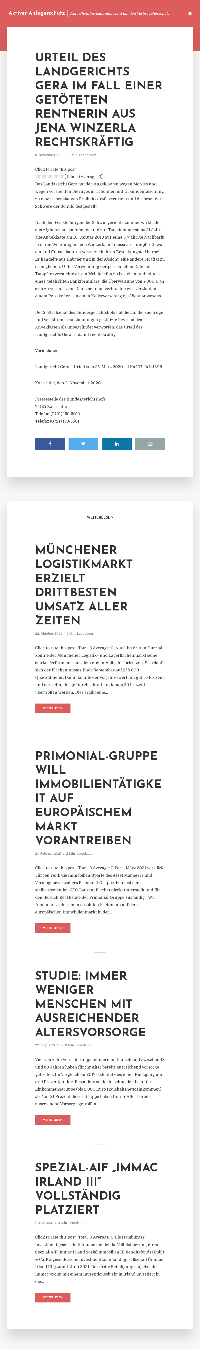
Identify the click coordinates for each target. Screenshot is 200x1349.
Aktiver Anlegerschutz (37, 13)
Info (104, 13)
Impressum (144, 13)
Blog (89, 13)
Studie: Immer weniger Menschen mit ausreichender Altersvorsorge (90, 1005)
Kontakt (122, 13)
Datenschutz (170, 13)
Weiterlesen (53, 708)
